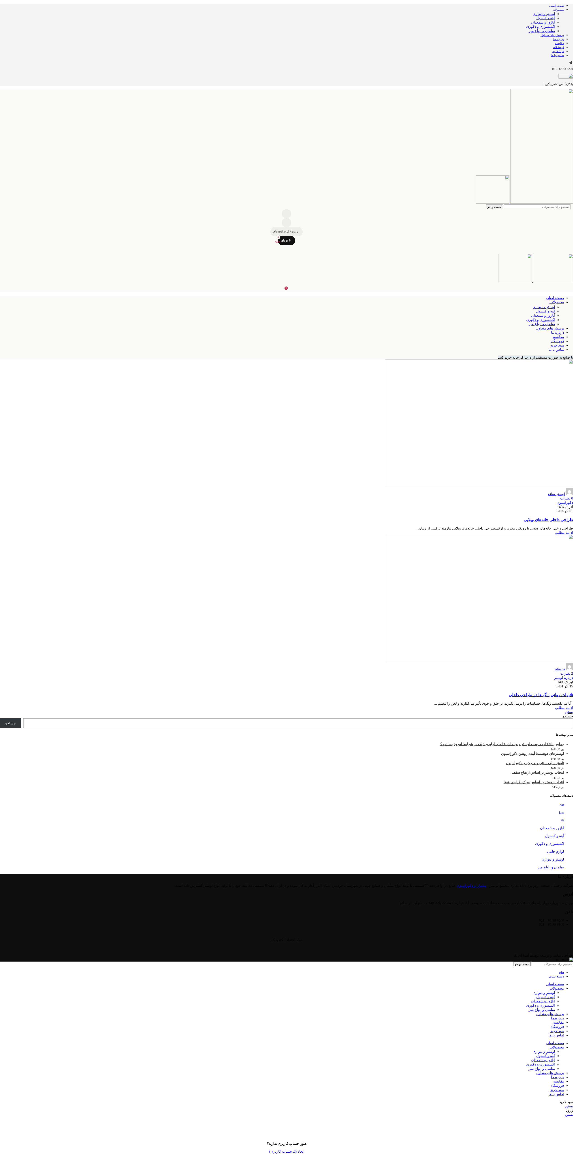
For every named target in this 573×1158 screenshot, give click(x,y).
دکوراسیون (565, 502)
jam (561, 812)
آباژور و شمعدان (543, 22)
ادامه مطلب (564, 532)
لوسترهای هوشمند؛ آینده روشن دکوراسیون (532, 753)
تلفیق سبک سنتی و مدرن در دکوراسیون (535, 763)
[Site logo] (541, 202)
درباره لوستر (563, 678)
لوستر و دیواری (544, 14)
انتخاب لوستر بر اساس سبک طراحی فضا (534, 782)
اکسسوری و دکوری (540, 26)
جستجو (567, 716)
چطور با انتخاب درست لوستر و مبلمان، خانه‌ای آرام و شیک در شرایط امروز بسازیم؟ (502, 744)
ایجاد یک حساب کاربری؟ (286, 1151)
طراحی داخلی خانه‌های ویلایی (548, 519)
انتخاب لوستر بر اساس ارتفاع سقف (537, 772)
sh (562, 820)
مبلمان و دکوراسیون (472, 885)
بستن (569, 712)
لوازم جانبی (555, 851)
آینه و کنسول (545, 18)
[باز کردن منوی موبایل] (286, 249)
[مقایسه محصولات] (286, 213)
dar (562, 805)
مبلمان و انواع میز (542, 31)
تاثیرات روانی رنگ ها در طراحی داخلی (541, 695)
